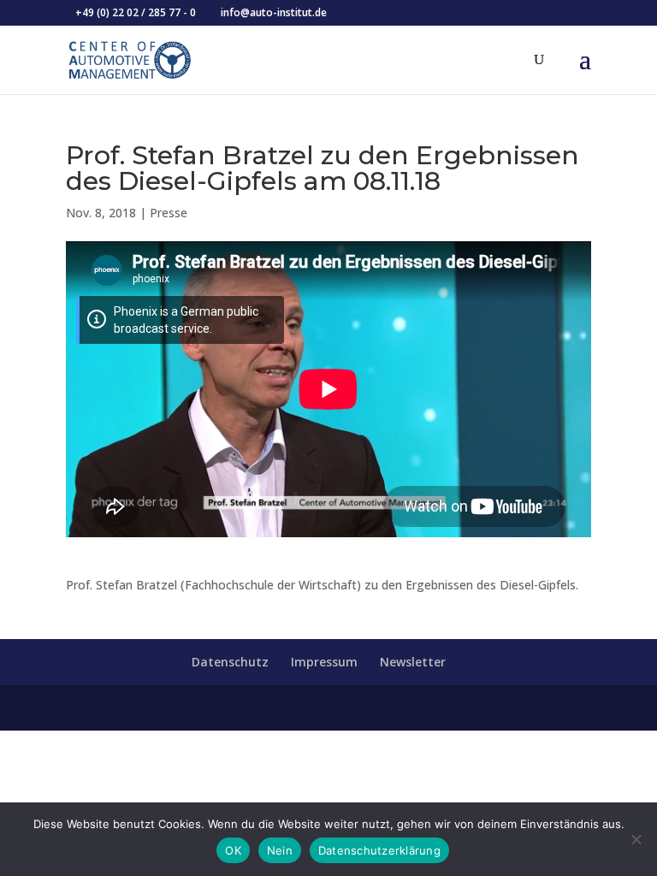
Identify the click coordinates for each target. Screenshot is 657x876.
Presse (168, 212)
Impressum (324, 662)
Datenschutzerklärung (379, 850)
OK (233, 850)
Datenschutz (230, 662)
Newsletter (413, 662)
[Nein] (635, 839)
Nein (280, 850)
